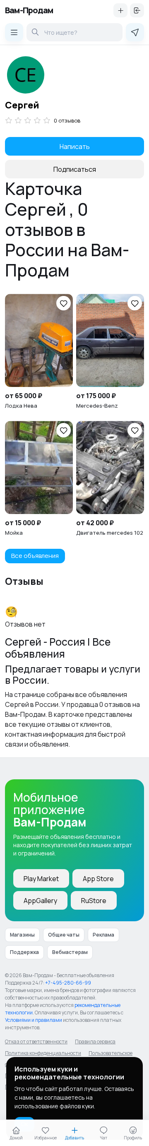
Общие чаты (63, 934)
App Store (98, 878)
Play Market (41, 878)
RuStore (93, 900)
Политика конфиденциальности (43, 1053)
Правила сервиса (95, 1041)
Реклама (103, 934)
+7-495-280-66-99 (68, 982)
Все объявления (35, 555)
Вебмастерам (70, 952)
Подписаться (74, 169)
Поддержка (24, 952)
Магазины (22, 934)
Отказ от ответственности (36, 1041)
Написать (75, 146)
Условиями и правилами (33, 1019)
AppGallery (40, 900)
